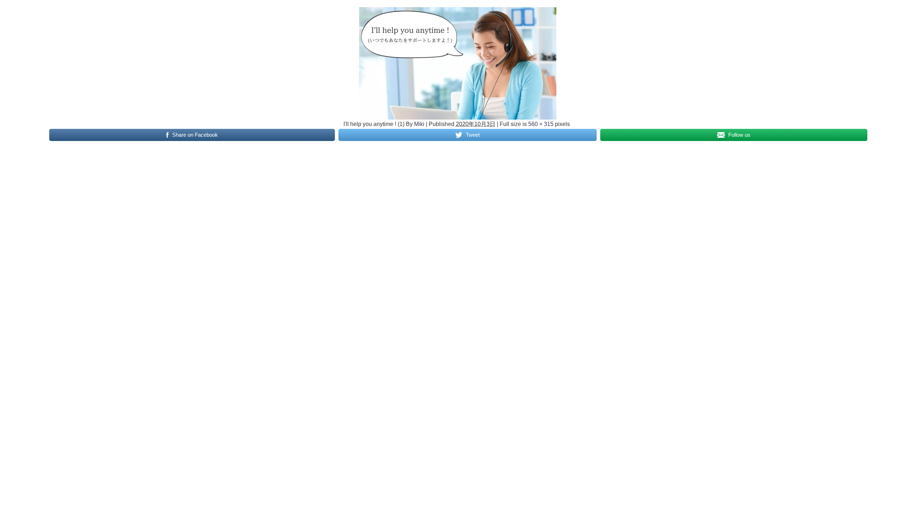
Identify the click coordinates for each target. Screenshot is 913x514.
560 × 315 (541, 124)
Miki (419, 124)
